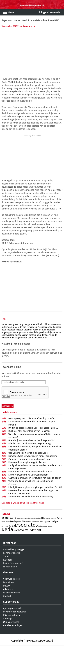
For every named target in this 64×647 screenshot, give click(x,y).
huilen (3, 521)
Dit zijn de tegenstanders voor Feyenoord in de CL (33, 428)
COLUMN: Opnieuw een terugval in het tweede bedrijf (34, 478)
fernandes (32, 327)
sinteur (32, 335)
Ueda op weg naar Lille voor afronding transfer (31, 418)
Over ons (8, 572)
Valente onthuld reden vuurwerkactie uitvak (30, 471)
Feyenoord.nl (15, 261)
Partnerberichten (11, 592)
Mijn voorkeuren (11, 622)
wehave (19, 530)
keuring (13, 521)
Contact (7, 596)
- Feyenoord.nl (28, 26)
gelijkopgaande (45, 327)
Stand (6, 556)
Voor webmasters (12, 579)
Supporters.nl (11, 601)
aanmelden (55, 12)
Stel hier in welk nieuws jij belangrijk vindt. (23, 503)
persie (41, 521)
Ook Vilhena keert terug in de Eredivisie (28, 453)
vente (4, 324)
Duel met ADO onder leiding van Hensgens (29, 431)
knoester (27, 329)
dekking (42, 518)
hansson (57, 327)
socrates (28, 525)
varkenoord (7, 337)
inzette (19, 329)
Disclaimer (8, 582)
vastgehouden (20, 337)
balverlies (31, 518)
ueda (7, 529)
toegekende (51, 335)
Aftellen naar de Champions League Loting (29, 443)
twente (50, 526)
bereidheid (37, 324)
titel (39, 526)
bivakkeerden (54, 324)
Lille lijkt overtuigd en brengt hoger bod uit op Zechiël (35, 487)
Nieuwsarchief (10, 566)
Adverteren (8, 589)
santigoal (55, 521)
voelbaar (32, 337)
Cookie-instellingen (13, 625)
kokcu (36, 329)
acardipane (9, 517)
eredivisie (21, 327)
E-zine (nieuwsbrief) (13, 563)
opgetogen (7, 332)
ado (18, 518)
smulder (41, 335)
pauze (15, 332)
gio (61, 518)
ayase (26, 518)
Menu (11, 12)
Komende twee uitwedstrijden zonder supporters (32, 456)
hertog (11, 324)
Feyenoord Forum (12, 553)
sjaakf (13, 525)
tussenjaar (44, 526)
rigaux (47, 521)
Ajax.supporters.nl (12, 608)
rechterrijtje (46, 332)
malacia (51, 329)
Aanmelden (8, 549)
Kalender (7, 560)
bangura (28, 324)
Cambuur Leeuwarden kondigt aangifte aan (29, 459)
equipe (48, 518)
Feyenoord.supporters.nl (15, 611)
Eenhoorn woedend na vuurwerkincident (28, 474)
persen (22, 332)
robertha (57, 332)
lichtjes (42, 329)
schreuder (5, 526)
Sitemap (7, 618)
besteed (36, 518)
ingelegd (11, 329)
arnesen (21, 518)
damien (12, 327)
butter (5, 327)
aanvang (19, 324)
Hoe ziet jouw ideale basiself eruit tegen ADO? (31, 440)
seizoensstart (21, 335)
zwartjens (42, 337)
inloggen (43, 12)
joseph (8, 521)
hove (4, 329)
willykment (33, 530)
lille (23, 521)
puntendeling (33, 332)
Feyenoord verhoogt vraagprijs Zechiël (27, 462)
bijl (45, 324)
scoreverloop (8, 335)
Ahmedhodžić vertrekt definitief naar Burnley (30, 496)
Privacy (6, 585)
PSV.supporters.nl (11, 615)
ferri (58, 518)
